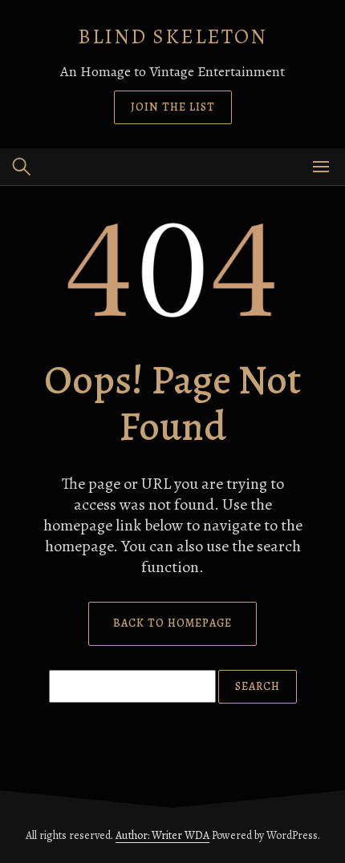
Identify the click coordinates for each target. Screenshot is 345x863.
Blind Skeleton (172, 36)
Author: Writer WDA (162, 835)
